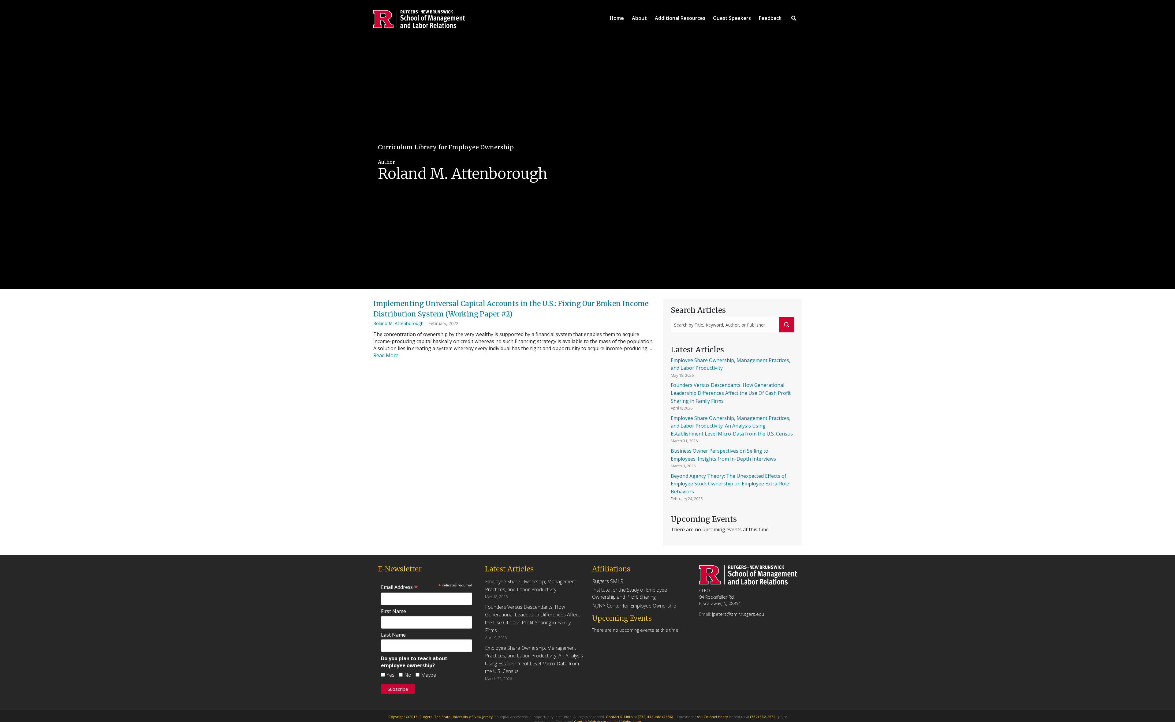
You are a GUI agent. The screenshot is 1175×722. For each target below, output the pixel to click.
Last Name (393, 634)
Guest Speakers (732, 18)
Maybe (428, 674)
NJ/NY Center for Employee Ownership (634, 605)
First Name (393, 611)
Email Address (399, 587)
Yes (390, 674)
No (407, 674)
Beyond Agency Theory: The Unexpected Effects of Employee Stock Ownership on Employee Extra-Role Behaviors (730, 484)
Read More (385, 355)
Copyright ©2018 (403, 716)
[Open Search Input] (793, 18)
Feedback (770, 18)
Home (617, 18)
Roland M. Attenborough (398, 323)
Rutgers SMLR (607, 581)
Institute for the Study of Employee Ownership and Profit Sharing (629, 593)
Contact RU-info (619, 716)
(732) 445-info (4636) (655, 716)
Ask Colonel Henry (712, 716)
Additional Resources (680, 18)
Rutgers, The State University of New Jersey (456, 716)
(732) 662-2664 (763, 716)
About (639, 18)
